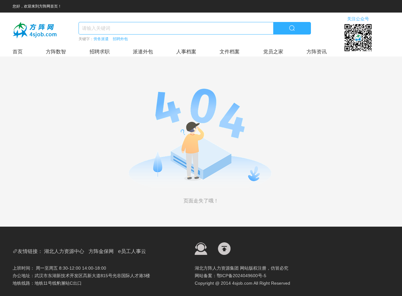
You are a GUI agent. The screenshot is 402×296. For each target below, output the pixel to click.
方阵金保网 (101, 251)
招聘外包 (120, 39)
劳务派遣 (101, 39)
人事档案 (186, 51)
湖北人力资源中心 (64, 251)
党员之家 (273, 51)
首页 (18, 51)
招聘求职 (100, 51)
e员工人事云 (132, 251)
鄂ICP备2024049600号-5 (241, 275)
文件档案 (230, 51)
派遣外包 (143, 51)
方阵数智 (56, 51)
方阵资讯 (317, 51)
